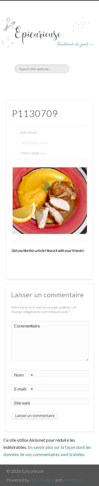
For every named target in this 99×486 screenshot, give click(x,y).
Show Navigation (79, 49)
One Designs (42, 479)
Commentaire (23, 327)
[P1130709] (49, 200)
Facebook (43, 82)
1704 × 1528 (29, 153)
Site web (22, 402)
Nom (23, 376)
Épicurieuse (28, 132)
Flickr (54, 82)
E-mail (23, 390)
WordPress (73, 479)
